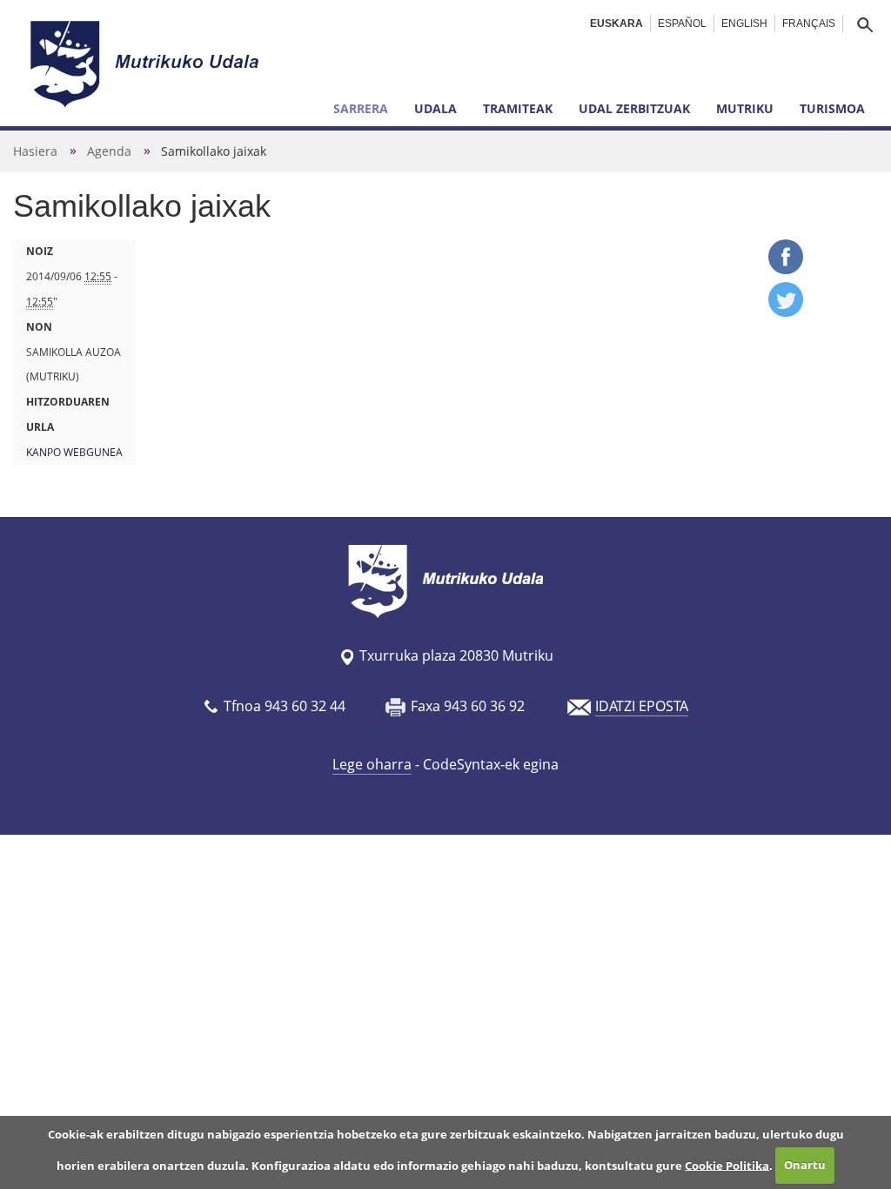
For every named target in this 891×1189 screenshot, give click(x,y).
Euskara (616, 23)
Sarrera (360, 108)
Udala (435, 108)
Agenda (109, 151)
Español (682, 23)
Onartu (805, 1164)
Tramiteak (518, 108)
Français (808, 23)
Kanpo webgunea (74, 452)
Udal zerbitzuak (634, 108)
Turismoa (832, 108)
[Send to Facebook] (785, 269)
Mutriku (745, 108)
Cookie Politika (727, 1164)
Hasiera (35, 151)
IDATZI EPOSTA (641, 705)
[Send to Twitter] (785, 311)
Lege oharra (372, 764)
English (744, 23)
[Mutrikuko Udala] (147, 63)
